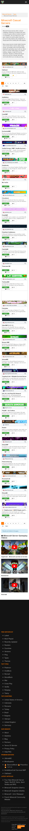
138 (14, 330)
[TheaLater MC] (14, 260)
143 (14, 347)
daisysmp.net (8, 442)
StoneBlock (8, 677)
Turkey (6, 709)
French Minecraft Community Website (14, 798)
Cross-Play (8, 683)
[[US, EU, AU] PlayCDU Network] (14, 387)
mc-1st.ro (7, 179)
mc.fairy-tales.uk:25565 (11, 305)
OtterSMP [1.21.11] (7, 325)
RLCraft (7, 674)
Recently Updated (10, 642)
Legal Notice (14, 829)
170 (14, 416)
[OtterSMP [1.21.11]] (14, 319)
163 (14, 398)
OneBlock (7, 671)
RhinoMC (5, 493)
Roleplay (7, 690)
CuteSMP (5, 114)
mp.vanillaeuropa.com (10, 145)
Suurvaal (4, 594)
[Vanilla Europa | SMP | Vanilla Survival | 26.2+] (14, 142)
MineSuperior (9, 761)
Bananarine (4, 576)
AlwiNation (5, 97)
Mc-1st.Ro (5, 182)
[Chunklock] (14, 192)
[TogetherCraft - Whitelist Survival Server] (14, 370)
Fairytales (5, 308)
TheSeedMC (6, 282)
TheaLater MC (6, 266)
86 (13, 220)
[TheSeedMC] (14, 276)
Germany (7, 725)
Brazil (6, 712)
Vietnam (7, 719)
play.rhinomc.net (9, 490)
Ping (6, 654)
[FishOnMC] (14, 243)
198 (14, 450)
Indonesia (7, 703)
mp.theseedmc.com (10, 279)
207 (14, 481)
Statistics (7, 736)
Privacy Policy (9, 748)
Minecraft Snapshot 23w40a (14, 791)
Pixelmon (7, 667)
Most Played (8, 638)
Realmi (4, 427)
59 (13, 153)
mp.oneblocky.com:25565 (11, 162)
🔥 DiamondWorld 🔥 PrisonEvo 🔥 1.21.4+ (16, 766)
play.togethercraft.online (11, 373)
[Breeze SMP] (14, 336)
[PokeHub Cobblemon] (14, 226)
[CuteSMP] (14, 108)
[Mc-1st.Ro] (14, 176)
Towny (6, 693)
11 (13, 102)
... (21, 83)
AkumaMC (5, 359)
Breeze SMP (5, 342)
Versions (7, 651)
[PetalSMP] (14, 209)
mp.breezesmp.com (10, 339)
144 (14, 364)
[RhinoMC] (14, 487)
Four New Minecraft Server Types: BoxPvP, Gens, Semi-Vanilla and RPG (14, 782)
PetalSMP (5, 215)
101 (14, 254)
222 (14, 515)
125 (14, 287)
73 (13, 170)
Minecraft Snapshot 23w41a (14, 787)
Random (7, 645)
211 (14, 498)
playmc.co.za (8, 407)
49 (24, 83)
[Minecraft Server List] (2, 2)
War (5, 680)
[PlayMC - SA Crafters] (14, 404)
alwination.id (8, 94)
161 (14, 381)
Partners (7, 742)
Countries (7, 648)
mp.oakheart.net (9, 67)
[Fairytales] (14, 302)
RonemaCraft (6, 479)
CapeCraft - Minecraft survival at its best (14, 557)
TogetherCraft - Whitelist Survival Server (14, 376)
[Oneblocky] (14, 159)
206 (14, 467)
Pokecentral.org (9, 459)
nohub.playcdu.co (9, 390)
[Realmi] (14, 421)
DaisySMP (5, 445)
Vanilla (6, 687)
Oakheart (5, 70)
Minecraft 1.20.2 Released (13, 794)
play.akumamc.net (9, 356)
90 (13, 237)
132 (14, 313)
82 (13, 203)
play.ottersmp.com (9, 322)
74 (13, 186)
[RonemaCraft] (14, 472)
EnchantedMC (6, 131)
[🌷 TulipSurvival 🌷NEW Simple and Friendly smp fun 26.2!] (14, 504)
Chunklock (5, 198)
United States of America (13, 700)
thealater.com (8, 263)
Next (6, 86)
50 (2, 86)
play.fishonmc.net (9, 246)
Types (14, 14)
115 (14, 270)
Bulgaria (7, 715)
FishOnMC (5, 249)
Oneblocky (5, 165)
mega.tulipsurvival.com (11, 507)
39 (13, 119)
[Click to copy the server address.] (25, 67)
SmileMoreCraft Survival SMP (15, 770)
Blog (6, 739)
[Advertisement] (14, 9)
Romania (7, 706)
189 (14, 433)
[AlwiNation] (14, 91)
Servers (5, 26)
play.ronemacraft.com (10, 476)
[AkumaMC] (14, 353)
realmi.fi (7, 424)
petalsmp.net (8, 212)
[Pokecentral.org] (14, 455)
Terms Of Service (10, 745)
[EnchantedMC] (14, 125)
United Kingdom (10, 722)
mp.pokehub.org (9, 229)
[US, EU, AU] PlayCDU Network (11, 393)
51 (13, 136)
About (6, 732)
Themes (7, 661)
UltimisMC (8, 758)
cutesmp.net (8, 111)
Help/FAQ (7, 752)
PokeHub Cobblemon (8, 232)
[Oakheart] (14, 63)
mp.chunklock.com (9, 195)
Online (5, 75)
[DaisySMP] (14, 438)
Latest (6, 635)
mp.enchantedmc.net (10, 128)
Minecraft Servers (6, 14)
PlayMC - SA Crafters (8, 410)
